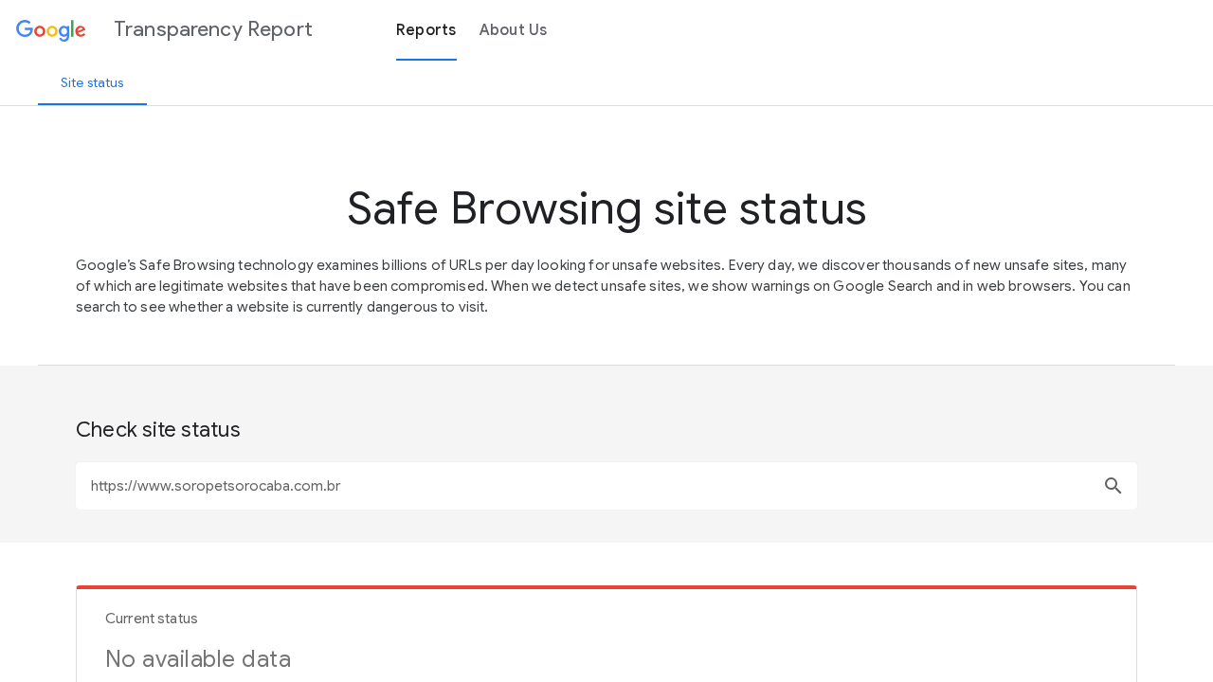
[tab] (92, 82)
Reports (426, 30)
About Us (514, 30)
